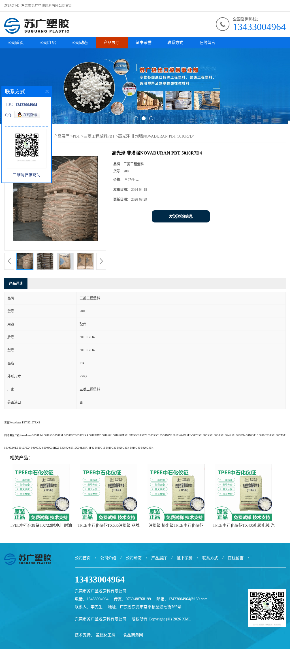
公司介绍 (48, 42)
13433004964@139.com (188, 599)
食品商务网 (133, 635)
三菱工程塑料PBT (99, 136)
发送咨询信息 (181, 216)
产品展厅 (112, 42)
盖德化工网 (106, 635)
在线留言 (207, 42)
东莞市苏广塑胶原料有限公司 (100, 619)
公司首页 (16, 42)
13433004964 (259, 27)
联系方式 (175, 42)
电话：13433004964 (91, 599)
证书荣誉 (144, 42)
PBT (76, 136)
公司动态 (80, 42)
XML (186, 619)
